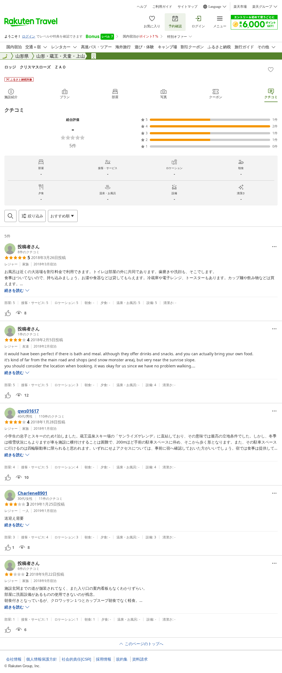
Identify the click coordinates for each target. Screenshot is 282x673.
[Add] (271, 69)
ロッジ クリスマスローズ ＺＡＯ (35, 67)
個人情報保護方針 (41, 659)
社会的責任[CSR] (76, 659)
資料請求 (140, 659)
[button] (22, 248)
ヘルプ (142, 7)
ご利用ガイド (162, 7)
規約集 (122, 659)
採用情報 (103, 659)
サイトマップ (187, 7)
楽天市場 (240, 7)
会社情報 (13, 659)
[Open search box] (10, 216)
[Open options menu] (274, 246)
